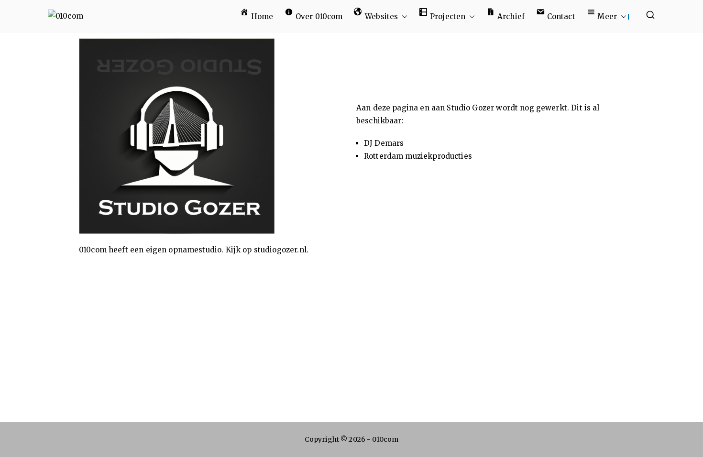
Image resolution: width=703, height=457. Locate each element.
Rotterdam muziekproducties (418, 156)
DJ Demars (384, 143)
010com (385, 439)
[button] (402, 16)
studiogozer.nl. (281, 249)
